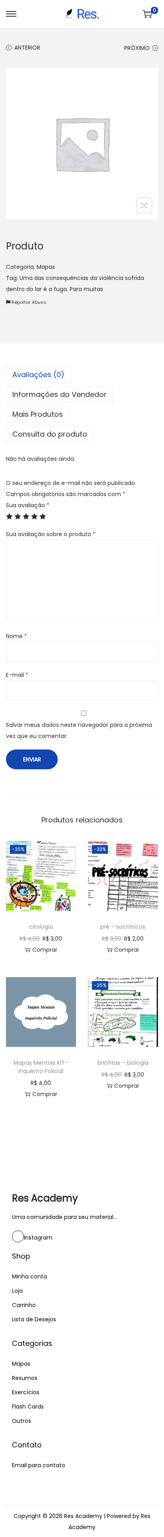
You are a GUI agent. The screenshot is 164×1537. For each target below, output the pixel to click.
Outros (21, 1421)
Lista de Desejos (34, 1319)
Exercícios (25, 1392)
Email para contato (38, 1465)
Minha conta (29, 1276)
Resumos (24, 1378)
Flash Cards (28, 1407)
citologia (41, 927)
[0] (147, 14)
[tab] (82, 375)
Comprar (44, 950)
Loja (17, 1291)
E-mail (17, 675)
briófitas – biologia (123, 1063)
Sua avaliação (27, 505)
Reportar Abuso (28, 302)
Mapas (46, 267)
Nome (16, 636)
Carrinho (24, 1305)
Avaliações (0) (38, 374)
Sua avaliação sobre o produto (51, 534)
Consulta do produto (49, 434)
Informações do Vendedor (59, 394)
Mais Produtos (37, 414)
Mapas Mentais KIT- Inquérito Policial (41, 1067)
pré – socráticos (122, 927)
